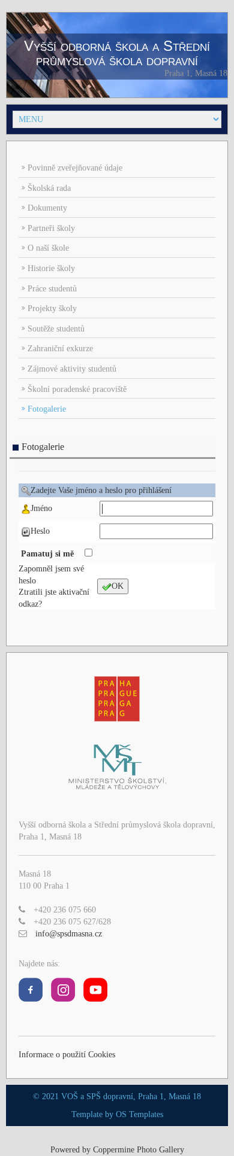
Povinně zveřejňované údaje (75, 167)
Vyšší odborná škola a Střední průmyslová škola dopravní (117, 53)
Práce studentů (52, 288)
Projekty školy (52, 308)
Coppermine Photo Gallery (138, 1149)
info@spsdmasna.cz (68, 933)
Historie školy (51, 268)
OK (118, 586)
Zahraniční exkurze (60, 348)
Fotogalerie (47, 408)
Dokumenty (47, 207)
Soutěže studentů (56, 328)
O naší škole (48, 248)
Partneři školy (51, 228)
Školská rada (49, 188)
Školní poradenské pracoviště (77, 389)
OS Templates (139, 1114)
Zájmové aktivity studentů (72, 368)
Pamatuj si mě (48, 553)
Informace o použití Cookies (67, 1054)
